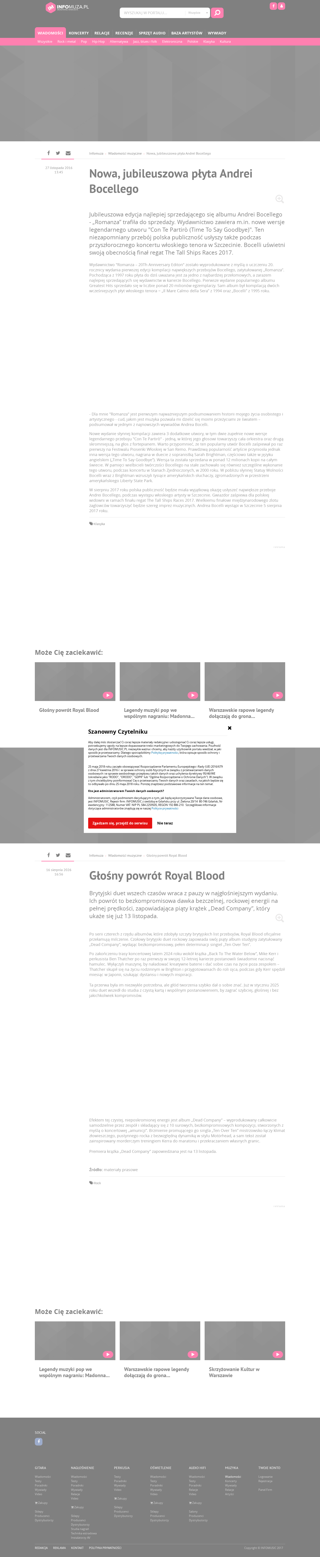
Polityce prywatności (165, 808)
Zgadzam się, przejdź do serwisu (120, 823)
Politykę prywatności (164, 753)
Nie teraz (165, 823)
